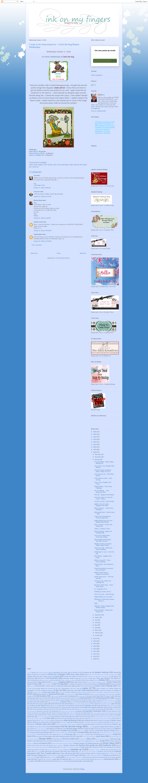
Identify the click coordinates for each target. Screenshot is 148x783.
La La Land (40, 716)
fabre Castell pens (110, 700)
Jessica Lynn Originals (40, 713)
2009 (94, 659)
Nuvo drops (73, 728)
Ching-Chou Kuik (82, 684)
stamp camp (44, 747)
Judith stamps (86, 713)
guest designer (112, 705)
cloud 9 (31, 686)
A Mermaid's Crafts (39, 185)
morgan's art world (95, 724)
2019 (94, 449)
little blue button (74, 718)
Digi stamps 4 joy (93, 694)
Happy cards (65, 707)
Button (72, 682)
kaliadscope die (113, 713)
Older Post (83, 253)
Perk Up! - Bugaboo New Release (104, 494)
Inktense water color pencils (67, 711)
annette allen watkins (70, 676)
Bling (35, 164)
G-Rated (104, 702)
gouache (80, 705)
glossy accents (36, 705)
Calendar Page (81, 682)
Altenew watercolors (32, 674)
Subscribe (113, 60)
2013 (94, 649)
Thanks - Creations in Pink (102, 528)
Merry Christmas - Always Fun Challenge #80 (103, 532)
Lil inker (47, 718)
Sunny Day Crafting (69, 751)
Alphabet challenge (101, 672)
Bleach (117, 680)
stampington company (94, 749)
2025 (94, 434)
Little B (66, 718)
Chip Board (93, 684)
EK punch (61, 698)
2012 (94, 651)
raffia (28, 739)
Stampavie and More (97, 747)
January (97, 635)
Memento (69, 722)
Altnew (43, 674)
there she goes (97, 755)
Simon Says (108, 743)
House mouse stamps (97, 709)
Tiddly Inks (29, 757)
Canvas (103, 682)
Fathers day (32, 702)
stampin (60, 749)
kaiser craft (104, 713)
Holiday (40, 709)
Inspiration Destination (93, 711)
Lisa (35, 175)
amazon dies (91, 674)
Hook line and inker (71, 709)
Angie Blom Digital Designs (44, 676)
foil (71, 702)
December (98, 454)
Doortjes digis (81, 696)
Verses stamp (111, 757)
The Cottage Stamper (100, 753)
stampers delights (52, 749)
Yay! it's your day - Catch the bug (104, 594)
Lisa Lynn (37, 191)
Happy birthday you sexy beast (103, 597)
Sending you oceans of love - (102, 591)
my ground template (98, 726)
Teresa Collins (60, 753)
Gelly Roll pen (34, 703)
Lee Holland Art (88, 716)
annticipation (90, 676)
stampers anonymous (40, 749)
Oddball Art (117, 728)
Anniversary (82, 676)
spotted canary (30, 747)
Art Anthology (113, 676)
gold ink (54, 705)
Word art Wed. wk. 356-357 (37, 153)
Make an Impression (56, 720)
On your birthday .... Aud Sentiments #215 (101, 491)
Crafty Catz (58, 690)
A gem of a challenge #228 (36, 155)
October (97, 459)
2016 (94, 641)
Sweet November (82, 751)
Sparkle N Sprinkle (57, 745)
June (96, 622)
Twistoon (79, 757)
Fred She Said (78, 702)
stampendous (110, 747)
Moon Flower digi (83, 724)
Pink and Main (32, 734)
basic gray (100, 678)
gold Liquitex (61, 705)
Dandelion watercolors (103, 692)
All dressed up (86, 672)
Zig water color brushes (83, 761)
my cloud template (53, 726)
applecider (98, 676)
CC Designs (71, 684)
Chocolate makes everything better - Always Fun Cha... (102, 470)
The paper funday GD (51, 755)
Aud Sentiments (52, 678)
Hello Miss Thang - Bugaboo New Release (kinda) (104, 606)
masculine (54, 722)
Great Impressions (102, 705)
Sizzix (37, 745)
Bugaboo (40, 164)
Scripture (29, 743)
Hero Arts (118, 707)
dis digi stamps (111, 694)
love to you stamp (95, 718)
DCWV (29, 694)
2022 (94, 442)
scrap (86, 741)
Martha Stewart (116, 720)
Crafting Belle (38, 234)
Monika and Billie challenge (69, 724)
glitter (113, 703)
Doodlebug (72, 696)
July (96, 620)
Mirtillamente (30, 724)
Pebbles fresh (55, 732)
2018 (94, 452)
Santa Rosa (71, 741)
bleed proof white (32, 682)
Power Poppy (89, 734)
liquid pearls (58, 718)
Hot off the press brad (84, 709)
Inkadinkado (55, 711)
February (97, 632)
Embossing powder (103, 698)
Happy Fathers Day (76, 707)
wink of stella (34, 761)
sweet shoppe (92, 751)
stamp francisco (53, 747)
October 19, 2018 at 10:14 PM (42, 196)
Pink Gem (60, 734)
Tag (110, 751)
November (98, 457)
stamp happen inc (64, 747)
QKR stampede (90, 736)
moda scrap (58, 724)
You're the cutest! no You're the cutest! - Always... (103, 498)
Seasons (35, 743)
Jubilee (71, 713)
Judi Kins (77, 713)
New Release (50, 728)
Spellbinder (107, 745)
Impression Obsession (43, 711)
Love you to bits (105, 718)
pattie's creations (89, 730)
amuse (107, 674)
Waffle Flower (37, 759)
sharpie (60, 743)
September (98, 615)
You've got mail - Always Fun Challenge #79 (102, 581)
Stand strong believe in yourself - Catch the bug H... (104, 569)
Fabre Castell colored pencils (96, 700)
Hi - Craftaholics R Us (100, 589)
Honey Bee (61, 709)
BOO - (96, 603)
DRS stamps (106, 696)
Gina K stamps (94, 703)
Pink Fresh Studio (51, 734)
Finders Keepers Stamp (53, 702)
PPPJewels (99, 734)
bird (96, 680)
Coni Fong (76, 688)
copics (55, 164)
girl (101, 703)
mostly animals (107, 724)
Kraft (97, 714)
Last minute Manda (53, 716)
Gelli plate (118, 702)
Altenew (115, 672)
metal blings (86, 722)
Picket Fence (109, 732)
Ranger (42, 738)
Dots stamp (89, 696)
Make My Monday (70, 720)
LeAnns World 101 (76, 716)
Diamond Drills (54, 694)
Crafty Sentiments (87, 690)
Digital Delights (102, 694)
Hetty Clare (33, 709)
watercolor (65, 759)
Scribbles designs (114, 741)
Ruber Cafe (64, 741)
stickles (42, 751)
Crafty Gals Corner (72, 690)
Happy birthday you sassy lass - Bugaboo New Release (103, 521)
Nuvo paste (97, 728)
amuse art (113, 674)
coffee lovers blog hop (70, 686)
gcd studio (110, 702)
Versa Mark (102, 757)
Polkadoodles (69, 734)
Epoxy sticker (70, 700)
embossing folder (85, 698)
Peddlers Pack (64, 732)
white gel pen (109, 759)
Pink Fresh (40, 734)
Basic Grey (110, 678)
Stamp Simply (84, 747)
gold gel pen (46, 705)
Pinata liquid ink (117, 732)
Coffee (59, 686)
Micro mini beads (104, 722)
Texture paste (72, 753)
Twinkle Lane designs (70, 757)
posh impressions (80, 734)
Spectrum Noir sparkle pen (88, 745)
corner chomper (100, 688)
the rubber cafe (89, 755)
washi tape (56, 759)
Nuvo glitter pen (86, 728)
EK (55, 698)
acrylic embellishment (55, 672)
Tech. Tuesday (46, 753)
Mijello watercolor (115, 722)
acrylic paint (67, 672)
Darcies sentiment (115, 692)
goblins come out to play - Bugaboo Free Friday (101, 504)
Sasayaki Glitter (80, 741)
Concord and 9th (53, 688)
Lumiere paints (115, 718)
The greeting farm (112, 753)
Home (58, 253)
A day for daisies (42, 672)
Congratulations (65, 688)
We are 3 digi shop (75, 759)
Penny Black (72, 732)
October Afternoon (107, 728)
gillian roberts (85, 703)
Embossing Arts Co (71, 698)
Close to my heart (115, 684)
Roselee (106, 739)
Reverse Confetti (69, 739)
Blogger (82, 769)
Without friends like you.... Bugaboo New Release (102, 573)
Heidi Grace (110, 707)
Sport (117, 745)
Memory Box (78, 722)
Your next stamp (69, 761)
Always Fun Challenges (57, 674)
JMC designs (52, 713)
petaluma (101, 732)
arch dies (105, 676)
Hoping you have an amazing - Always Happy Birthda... (103, 544)
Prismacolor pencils (64, 736)
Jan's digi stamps (110, 711)
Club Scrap (38, 686)
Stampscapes (105, 749)
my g (89, 726)
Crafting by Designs (46, 690)
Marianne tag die (98, 720)
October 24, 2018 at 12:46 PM (42, 241)
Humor (107, 709)
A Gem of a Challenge (51, 238)
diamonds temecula (68, 694)
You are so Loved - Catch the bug (104, 501)
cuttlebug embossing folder (84, 692)
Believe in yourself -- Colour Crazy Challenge (102, 561)
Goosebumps (71, 705)
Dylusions (33, 698)
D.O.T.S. (94, 692)
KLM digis (70, 714)
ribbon (88, 739)
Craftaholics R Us (32, 690)
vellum (94, 757)
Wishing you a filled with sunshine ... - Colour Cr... (104, 600)
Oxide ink (32, 730)
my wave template (40, 728)
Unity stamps (86, 757)
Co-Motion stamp (49, 686)
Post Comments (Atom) (62, 258)
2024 (94, 437)
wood (42, 761)
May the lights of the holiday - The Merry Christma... (103, 540)
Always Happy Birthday (78, 674)
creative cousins (37, 692)
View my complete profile (98, 111)
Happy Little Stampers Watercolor (93, 707)
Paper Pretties (56, 730)
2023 (94, 439)
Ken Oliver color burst (51, 714)
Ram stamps (34, 739)
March (97, 630)
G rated (98, 702)
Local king (85, 718)
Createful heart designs (105, 690)
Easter (40, 698)
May (96, 625)
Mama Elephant (85, 720)
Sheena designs (68, 743)
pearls (47, 732)
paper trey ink (68, 730)
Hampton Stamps (54, 707)
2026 (94, 431)
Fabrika (119, 700)
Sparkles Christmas (69, 745)
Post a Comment (37, 245)
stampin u (66, 749)
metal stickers (94, 722)
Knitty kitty (78, 714)
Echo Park (48, 698)
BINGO (79, 680)
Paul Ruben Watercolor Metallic (105, 730)
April (96, 627)
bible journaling (54, 680)
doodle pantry (62, 696)
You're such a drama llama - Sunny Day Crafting (102, 536)
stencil (29, 751)
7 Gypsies (33, 672)
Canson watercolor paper (94, 682)
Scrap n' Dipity (94, 741)
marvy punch (44, 722)
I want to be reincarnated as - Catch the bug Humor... (102, 517)
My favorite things (63, 164)
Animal (56, 676)
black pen (112, 680)
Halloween (44, 707)
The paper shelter (77, 755)
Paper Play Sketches (43, 730)
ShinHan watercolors (93, 743)
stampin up (35, 167)
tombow (45, 757)
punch (83, 736)
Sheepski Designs (79, 743)
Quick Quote (100, 736)
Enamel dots (49, 700)
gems (46, 703)
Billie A (102, 95)
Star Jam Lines (115, 749)
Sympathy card (102, 751)
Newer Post (34, 253)
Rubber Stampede (54, 741)
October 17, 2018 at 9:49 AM (42, 188)
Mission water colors (43, 724)
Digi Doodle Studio (80, 694)
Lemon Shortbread (99, 716)
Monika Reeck (38, 200)
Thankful (81, 753)
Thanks (88, 753)
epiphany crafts (59, 700)
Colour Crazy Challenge (103, 686)
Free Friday (89, 702)
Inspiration (79, 711)
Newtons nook (61, 728)
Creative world (38, 222)
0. (27, 672)
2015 (94, 643)
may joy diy (62, 722)
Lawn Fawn (65, 716)
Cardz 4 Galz (112, 682)
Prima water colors (49, 736)
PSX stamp (76, 736)
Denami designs (41, 694)
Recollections (56, 739)
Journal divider (62, 713)
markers (107, 720)
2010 (94, 656)
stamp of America (74, 747)
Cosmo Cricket (113, 688)
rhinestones (82, 739)
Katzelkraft (40, 714)
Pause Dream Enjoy (37, 732)
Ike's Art (114, 709)
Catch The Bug (47, 164)
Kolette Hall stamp (88, 714)
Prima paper (38, 736)
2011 (94, 654)
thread (117, 755)
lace (46, 716)
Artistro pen (41, 678)
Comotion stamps (40, 688)
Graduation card (89, 705)
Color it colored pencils (86, 686)
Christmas (102, 684)
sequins (44, 743)
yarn (61, 761)
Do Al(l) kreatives (40, 696)
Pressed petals (107, 734)
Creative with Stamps (49, 692)
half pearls (35, 707)
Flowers (64, 702)
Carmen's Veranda (46, 684)
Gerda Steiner (55, 703)
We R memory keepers (88, 759)
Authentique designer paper (70, 678)
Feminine (42, 702)
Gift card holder (76, 703)
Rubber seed (43, 741)
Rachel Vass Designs (114, 736)
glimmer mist (107, 703)
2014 (94, 646)
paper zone (80, 730)
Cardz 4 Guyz (32, 684)
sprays (37, 747)
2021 (94, 444)
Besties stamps (45, 680)
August (97, 617)
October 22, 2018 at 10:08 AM (42, 230)
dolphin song (54, 696)
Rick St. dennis (99, 739)
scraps (102, 741)
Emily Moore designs (38, 700)
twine (58, 757)
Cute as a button (70, 692)
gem (41, 703)
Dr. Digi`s (97, 696)
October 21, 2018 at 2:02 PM (42, 218)
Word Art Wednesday (52, 761)
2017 (94, 638)
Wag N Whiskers (47, 759)
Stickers (36, 751)
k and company (96, 713)
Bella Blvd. (36, 680)
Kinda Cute (63, 714)
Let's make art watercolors (111, 716)
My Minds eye (112, 726)
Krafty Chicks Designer (107, 714)
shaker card (54, 743)
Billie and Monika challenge (68, 680)
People (71, 164)
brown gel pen (54, 682)
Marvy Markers (34, 722)
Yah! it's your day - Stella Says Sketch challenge (103, 548)
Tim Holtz (37, 757)
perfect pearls (92, 732)
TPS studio (52, 757)
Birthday (102, 680)
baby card (92, 678)
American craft (99, 674)
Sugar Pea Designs (54, 751)
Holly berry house (50, 709)
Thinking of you (107, 755)
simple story (30, 745)
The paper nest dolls (63, 755)
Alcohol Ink (76, 672)
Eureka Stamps (81, 700)
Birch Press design (88, 680)
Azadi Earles (84, 678)
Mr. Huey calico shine (39, 726)
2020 (94, 447)
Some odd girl (47, 745)
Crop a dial (61, 692)
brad (46, 682)
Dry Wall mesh (116, 696)
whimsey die (99, 759)
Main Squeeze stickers (44, 720)
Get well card (66, 703)
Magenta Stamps (31, 720)
